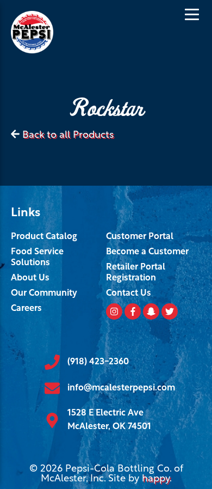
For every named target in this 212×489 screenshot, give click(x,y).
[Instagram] (114, 311)
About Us (30, 278)
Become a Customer (147, 252)
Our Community (44, 293)
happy (156, 479)
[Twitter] (169, 311)
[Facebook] (132, 311)
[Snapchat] (151, 311)
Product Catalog (44, 237)
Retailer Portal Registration (135, 273)
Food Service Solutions (37, 257)
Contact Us (128, 293)
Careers (26, 308)
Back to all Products (68, 135)
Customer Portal (139, 237)
